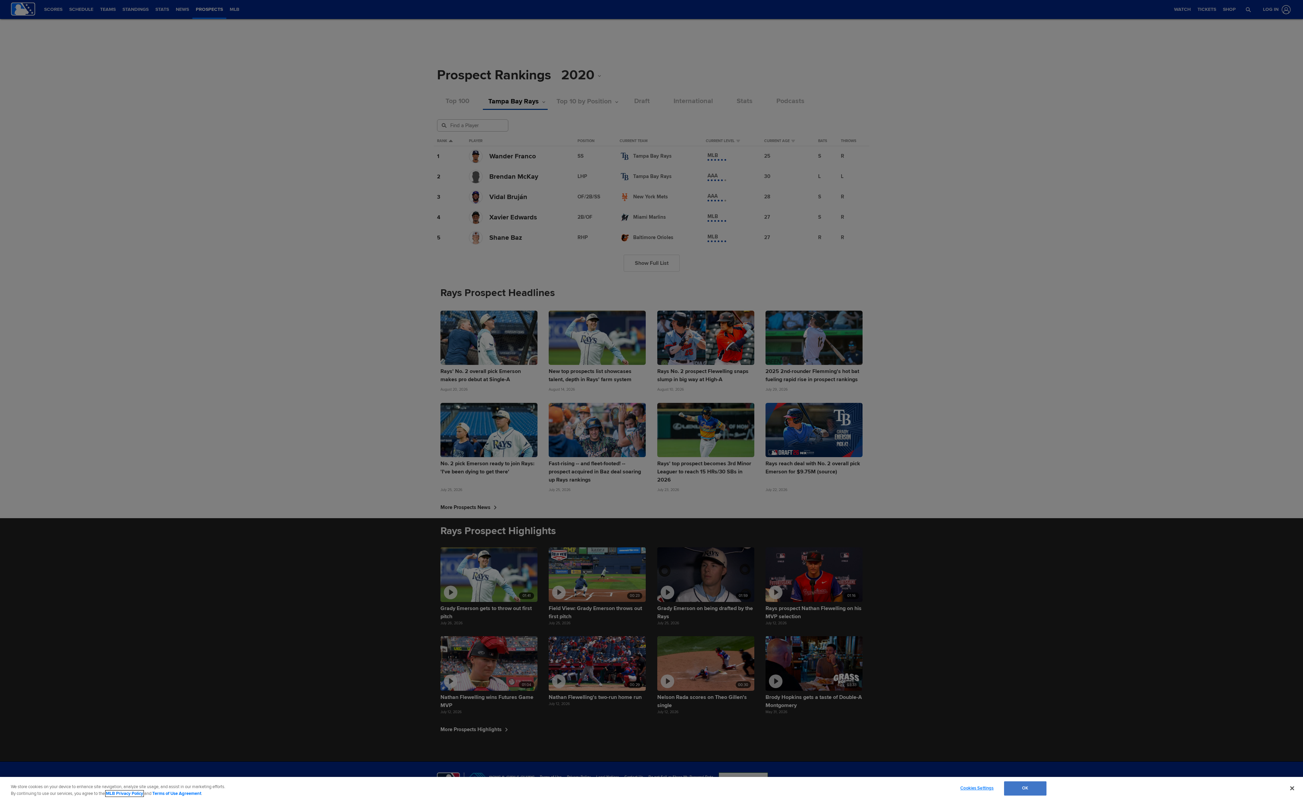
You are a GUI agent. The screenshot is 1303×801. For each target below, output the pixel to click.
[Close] (1292, 788)
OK (1025, 788)
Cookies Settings (977, 788)
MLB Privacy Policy (124, 793)
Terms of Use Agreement (176, 793)
